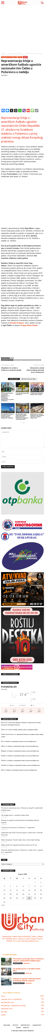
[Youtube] (29, 945)
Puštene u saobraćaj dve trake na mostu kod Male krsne (21, 741)
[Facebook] (16, 945)
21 (29, 894)
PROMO (18, 1027)
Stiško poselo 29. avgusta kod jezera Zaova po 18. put (19, 845)
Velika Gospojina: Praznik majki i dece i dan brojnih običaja (20, 840)
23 (41, 894)
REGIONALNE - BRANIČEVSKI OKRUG (13, 1005)
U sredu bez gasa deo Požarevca (22, 393)
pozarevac (27, 360)
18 (10, 894)
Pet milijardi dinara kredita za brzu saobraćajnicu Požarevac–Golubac (7, 416)
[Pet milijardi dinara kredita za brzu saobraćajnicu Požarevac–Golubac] (8, 408)
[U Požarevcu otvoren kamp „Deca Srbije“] (37, 387)
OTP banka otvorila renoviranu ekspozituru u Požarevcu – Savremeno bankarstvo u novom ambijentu (7, 396)
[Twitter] (25, 945)
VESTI (25, 57)
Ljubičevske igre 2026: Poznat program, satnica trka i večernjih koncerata (22, 834)
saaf (12, 358)
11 (10, 890)
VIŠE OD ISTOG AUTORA (28, 379)
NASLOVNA (7, 1025)
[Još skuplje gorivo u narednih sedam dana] (6, 971)
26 (17, 898)
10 (4, 890)
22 (35, 894)
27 (23, 898)
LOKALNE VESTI (36, 1025)
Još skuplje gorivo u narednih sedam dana (15, 815)
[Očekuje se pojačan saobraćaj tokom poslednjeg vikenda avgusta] (6, 981)
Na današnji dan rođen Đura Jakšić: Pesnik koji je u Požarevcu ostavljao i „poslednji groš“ (22, 416)
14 (29, 890)
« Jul (2, 905)
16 (41, 890)
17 (4, 894)
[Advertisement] (22, 28)
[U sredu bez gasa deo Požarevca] (22, 387)
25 (10, 898)
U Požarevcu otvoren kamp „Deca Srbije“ (36, 393)
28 (29, 898)
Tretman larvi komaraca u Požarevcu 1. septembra (18, 827)
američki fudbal (18, 360)
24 (4, 898)
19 (17, 894)
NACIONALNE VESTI (19, 973)
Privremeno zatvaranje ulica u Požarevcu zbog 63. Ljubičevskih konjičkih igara (22, 809)
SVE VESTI (15, 1025)
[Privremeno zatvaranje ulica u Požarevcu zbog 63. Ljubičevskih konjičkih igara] (6, 962)
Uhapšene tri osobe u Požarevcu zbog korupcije (11, 369)
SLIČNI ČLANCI (14, 379)
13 (23, 890)
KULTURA (4, 1012)
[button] (41, 3)
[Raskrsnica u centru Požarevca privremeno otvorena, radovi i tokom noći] (37, 408)
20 (23, 894)
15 (35, 890)
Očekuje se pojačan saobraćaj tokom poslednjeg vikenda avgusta (20, 821)
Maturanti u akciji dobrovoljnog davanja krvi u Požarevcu (35, 370)
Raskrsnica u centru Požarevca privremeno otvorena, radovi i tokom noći (37, 416)
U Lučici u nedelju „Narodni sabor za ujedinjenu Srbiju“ (22, 729)
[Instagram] (20, 945)
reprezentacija (36, 360)
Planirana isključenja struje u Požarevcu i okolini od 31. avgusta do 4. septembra (22, 851)
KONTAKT (26, 1027)
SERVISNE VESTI (18, 963)
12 (17, 890)
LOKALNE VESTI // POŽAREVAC (9, 57)
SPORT (20, 57)
